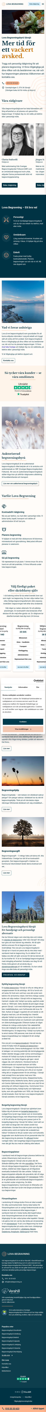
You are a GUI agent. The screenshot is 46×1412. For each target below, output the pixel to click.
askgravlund (20, 1177)
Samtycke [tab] (8, 687)
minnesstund (11, 1224)
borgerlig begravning (29, 1111)
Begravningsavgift (11, 851)
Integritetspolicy (15, 1397)
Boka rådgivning (34, 4)
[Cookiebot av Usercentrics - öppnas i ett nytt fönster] (33, 681)
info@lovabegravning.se (13, 1282)
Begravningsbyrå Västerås (11, 1348)
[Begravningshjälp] (23, 772)
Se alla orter (6, 1355)
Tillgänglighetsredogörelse (23, 1401)
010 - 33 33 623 (10, 1278)
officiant (30, 1138)
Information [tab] (23, 687)
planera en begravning (13, 940)
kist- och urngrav (8, 1177)
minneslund (33, 1177)
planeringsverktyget (9, 967)
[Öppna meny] (43, 4)
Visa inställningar (21, 729)
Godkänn (23, 722)
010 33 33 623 (12, 83)
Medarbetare (6, 1371)
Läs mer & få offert (23, 667)
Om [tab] (37, 687)
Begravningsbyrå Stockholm (11, 1330)
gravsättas (29, 1163)
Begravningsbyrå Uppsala (11, 1341)
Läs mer (6, 748)
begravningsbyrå (22, 1043)
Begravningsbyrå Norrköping (12, 1352)
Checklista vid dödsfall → (15, 975)
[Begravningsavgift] (23, 833)
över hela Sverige (8, 347)
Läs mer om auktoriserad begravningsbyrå (20, 483)
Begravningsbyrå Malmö (10, 1337)
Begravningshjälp (10, 790)
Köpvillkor (5, 1367)
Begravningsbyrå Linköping (11, 1344)
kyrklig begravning (11, 988)
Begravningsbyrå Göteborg (11, 1334)
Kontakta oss (8, 360)
